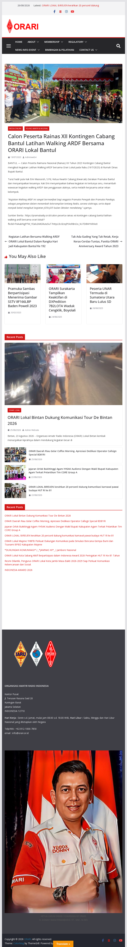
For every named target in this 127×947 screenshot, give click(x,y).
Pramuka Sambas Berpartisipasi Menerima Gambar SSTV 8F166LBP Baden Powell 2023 (22, 297)
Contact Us (86, 49)
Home (18, 41)
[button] (37, 42)
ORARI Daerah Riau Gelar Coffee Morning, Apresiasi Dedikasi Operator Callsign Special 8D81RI (73, 452)
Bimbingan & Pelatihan (59, 49)
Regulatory (75, 41)
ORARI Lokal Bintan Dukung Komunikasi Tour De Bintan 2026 (60, 420)
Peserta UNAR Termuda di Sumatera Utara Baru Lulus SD (102, 295)
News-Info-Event (25, 49)
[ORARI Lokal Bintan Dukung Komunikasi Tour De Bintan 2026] (64, 374)
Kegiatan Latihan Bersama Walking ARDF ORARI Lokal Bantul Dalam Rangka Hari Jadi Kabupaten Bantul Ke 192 (34, 241)
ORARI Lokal (14, 410)
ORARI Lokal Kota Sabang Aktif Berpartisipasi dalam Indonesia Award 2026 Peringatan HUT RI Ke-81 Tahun (62, 555)
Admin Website (32, 430)
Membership (52, 41)
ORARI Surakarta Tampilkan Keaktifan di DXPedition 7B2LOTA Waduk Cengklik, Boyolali (62, 299)
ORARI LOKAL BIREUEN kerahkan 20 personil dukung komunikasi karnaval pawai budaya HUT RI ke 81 (70, 7)
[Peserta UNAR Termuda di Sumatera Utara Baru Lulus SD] (104, 266)
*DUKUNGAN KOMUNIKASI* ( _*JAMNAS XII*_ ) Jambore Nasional (40, 550)
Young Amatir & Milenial (37, 128)
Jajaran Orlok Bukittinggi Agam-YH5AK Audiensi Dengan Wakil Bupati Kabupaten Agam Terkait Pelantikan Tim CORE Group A (73, 470)
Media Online (15, 128)
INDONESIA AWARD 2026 (18, 570)
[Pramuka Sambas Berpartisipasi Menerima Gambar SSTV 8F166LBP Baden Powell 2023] (23, 266)
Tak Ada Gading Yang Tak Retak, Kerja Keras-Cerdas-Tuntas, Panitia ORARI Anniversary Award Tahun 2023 (94, 241)
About (31, 41)
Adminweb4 (30, 157)
